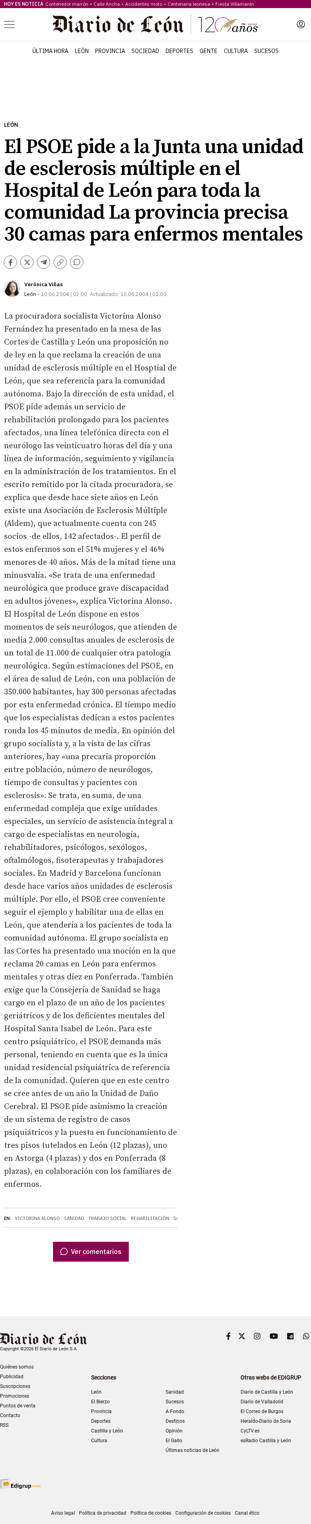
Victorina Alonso (37, 1218)
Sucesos (266, 51)
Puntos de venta (18, 1406)
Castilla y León (107, 1431)
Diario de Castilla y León (267, 1392)
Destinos (175, 1421)
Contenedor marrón (66, 4)
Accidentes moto (143, 4)
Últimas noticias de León (192, 1450)
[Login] (301, 24)
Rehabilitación (150, 1218)
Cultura (236, 51)
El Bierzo (100, 1402)
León (82, 51)
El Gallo (174, 1440)
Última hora (50, 51)
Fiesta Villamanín (234, 4)
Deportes (179, 51)
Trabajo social (107, 1218)
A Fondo (175, 1411)
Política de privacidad (102, 1513)
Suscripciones (15, 1386)
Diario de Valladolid (262, 1402)
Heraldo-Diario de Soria (266, 1421)
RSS (4, 1425)
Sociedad (145, 51)
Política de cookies (150, 1513)
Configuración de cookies (203, 1513)
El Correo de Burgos (262, 1411)
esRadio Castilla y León (266, 1440)
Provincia (110, 51)
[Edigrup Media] (20, 1483)
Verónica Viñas (43, 284)
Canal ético (247, 1513)
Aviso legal (63, 1513)
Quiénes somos (17, 1367)
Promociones (14, 1396)
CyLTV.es (250, 1431)
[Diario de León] (155, 24)
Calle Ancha (107, 4)
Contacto (10, 1415)
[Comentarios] (76, 262)
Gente (208, 51)
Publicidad (11, 1376)
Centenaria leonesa (189, 4)
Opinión (174, 1431)
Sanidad (74, 1218)
